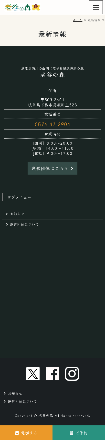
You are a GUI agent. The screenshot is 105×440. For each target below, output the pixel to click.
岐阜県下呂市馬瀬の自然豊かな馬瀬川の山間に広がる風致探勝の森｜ (23, 7)
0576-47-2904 (52, 124)
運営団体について (24, 224)
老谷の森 (46, 415)
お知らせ (17, 213)
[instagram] (72, 374)
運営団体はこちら (50, 168)
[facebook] (52, 374)
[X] (33, 374)
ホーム (77, 20)
